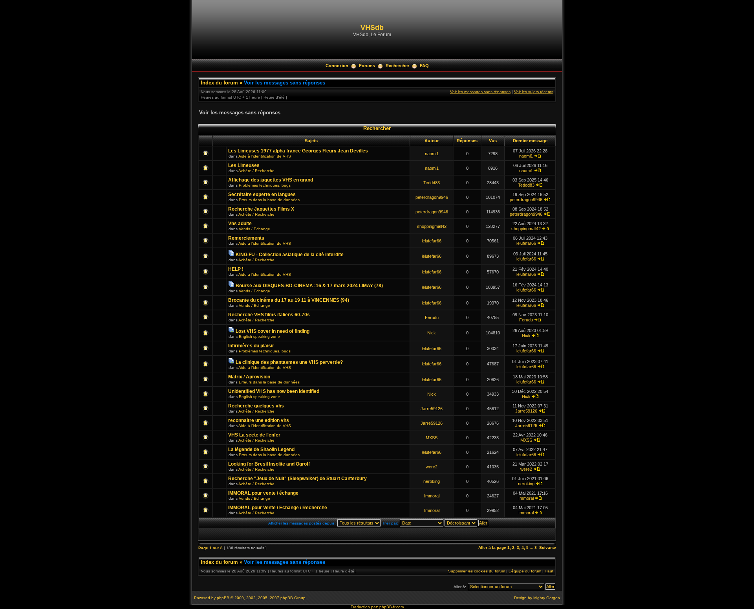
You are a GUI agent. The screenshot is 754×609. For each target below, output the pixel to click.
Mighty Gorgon (546, 598)
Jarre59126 (432, 408)
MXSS (431, 437)
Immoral (431, 495)
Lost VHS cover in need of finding (272, 331)
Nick (431, 332)
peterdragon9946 (431, 197)
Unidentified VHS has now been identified (273, 391)
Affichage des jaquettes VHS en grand (270, 180)
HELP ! (235, 269)
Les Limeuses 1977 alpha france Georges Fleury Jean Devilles (298, 151)
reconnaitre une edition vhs (258, 420)
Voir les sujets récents (533, 92)
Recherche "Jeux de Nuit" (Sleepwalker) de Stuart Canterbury (297, 478)
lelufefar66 (431, 240)
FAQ (424, 65)
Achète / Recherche (256, 171)
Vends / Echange (254, 229)
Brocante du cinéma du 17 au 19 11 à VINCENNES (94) (288, 300)
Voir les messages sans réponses (284, 83)
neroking (431, 481)
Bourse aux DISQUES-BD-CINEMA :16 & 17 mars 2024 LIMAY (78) (309, 285)
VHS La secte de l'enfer (254, 435)
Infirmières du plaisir (251, 346)
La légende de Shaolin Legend (261, 449)
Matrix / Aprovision (249, 377)
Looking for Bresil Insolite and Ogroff (269, 464)
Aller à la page (492, 547)
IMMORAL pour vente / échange (263, 493)
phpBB (223, 598)
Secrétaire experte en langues (262, 194)
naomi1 (432, 153)
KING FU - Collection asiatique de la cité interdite (290, 254)
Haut (549, 571)
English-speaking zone (259, 336)
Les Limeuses (244, 165)
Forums (367, 65)
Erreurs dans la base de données (269, 200)
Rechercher (397, 65)
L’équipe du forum (525, 571)
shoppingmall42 (432, 226)
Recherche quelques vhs (256, 406)
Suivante (547, 547)
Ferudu (432, 317)
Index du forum (219, 83)
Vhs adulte (240, 223)
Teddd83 (431, 182)
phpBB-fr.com (391, 607)
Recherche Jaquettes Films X (261, 209)
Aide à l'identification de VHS (264, 156)
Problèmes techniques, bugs (265, 185)
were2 (431, 466)
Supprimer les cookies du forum (476, 571)
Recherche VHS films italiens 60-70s (269, 314)
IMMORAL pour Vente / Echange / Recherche (277, 507)
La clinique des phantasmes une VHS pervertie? (289, 362)
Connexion (337, 65)
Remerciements (246, 238)
